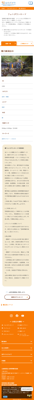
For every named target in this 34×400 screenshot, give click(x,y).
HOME (3, 8)
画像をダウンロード (17, 297)
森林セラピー (6, 139)
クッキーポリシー (16, 392)
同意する (5, 396)
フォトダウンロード (12, 8)
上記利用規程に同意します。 (17, 292)
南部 (3, 107)
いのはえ (13, 139)
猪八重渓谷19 (22, 8)
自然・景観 (5, 97)
